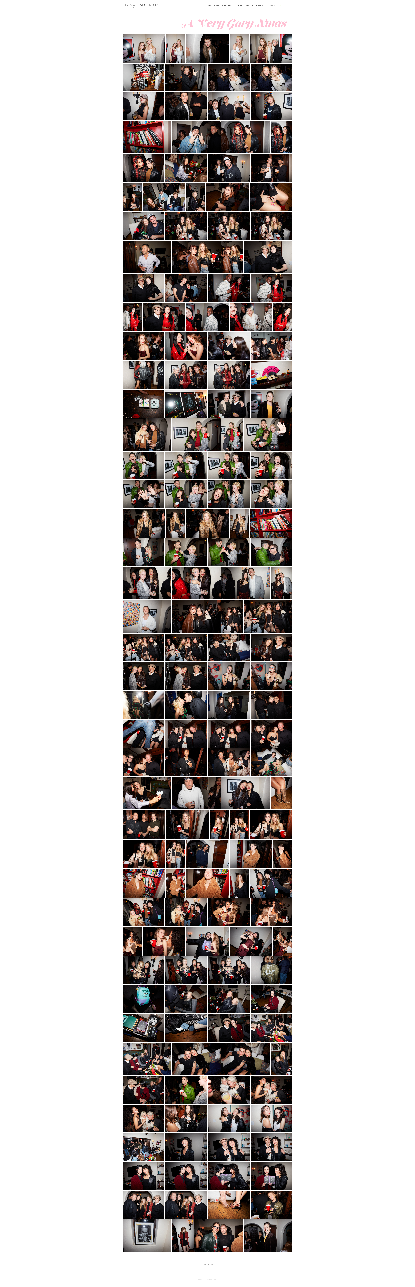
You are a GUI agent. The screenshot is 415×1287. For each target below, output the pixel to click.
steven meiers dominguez (140, 5)
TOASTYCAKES (272, 5)
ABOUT (209, 5)
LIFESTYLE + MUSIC (258, 5)
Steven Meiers (213, 1279)
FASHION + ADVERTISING (222, 5)
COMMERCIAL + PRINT (241, 5)
